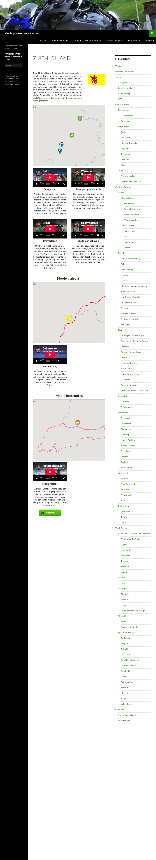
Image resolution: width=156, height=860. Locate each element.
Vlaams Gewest (128, 198)
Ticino (124, 517)
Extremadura (127, 682)
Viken (123, 165)
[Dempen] (59, 183)
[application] (50, 177)
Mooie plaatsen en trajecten (22, 33)
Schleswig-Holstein (130, 319)
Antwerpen (129, 203)
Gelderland (126, 423)
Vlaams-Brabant (131, 214)
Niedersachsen (128, 291)
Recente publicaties (60, 41)
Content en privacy (127, 715)
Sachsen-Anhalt (128, 313)
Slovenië (122, 616)
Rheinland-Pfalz (128, 302)
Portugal (122, 588)
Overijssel (125, 451)
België (121, 192)
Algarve (124, 599)
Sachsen (124, 308)
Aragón (124, 643)
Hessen (124, 280)
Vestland (125, 159)
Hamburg (125, 275)
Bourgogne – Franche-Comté (134, 341)
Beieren (124, 264)
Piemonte (125, 555)
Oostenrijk (123, 473)
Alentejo (125, 594)
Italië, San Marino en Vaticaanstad (134, 533)
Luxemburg (129, 242)
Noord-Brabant (128, 440)
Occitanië (125, 379)
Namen (127, 247)
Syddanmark (127, 121)
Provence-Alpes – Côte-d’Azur (135, 390)
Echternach (126, 407)
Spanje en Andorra (127, 632)
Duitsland (122, 253)
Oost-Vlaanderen (132, 209)
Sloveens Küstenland (130, 627)
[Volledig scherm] (63, 183)
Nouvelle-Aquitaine (130, 374)
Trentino (125, 566)
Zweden (122, 170)
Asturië (124, 649)
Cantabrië (125, 654)
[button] (72, 135)
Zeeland (124, 462)
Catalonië (125, 671)
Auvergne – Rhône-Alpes (132, 335)
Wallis (124, 522)
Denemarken (124, 110)
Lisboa (124, 605)
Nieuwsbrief (124, 720)
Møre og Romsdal (129, 143)
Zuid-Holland (127, 467)
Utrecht (124, 456)
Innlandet (125, 137)
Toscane (124, 561)
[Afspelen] (37, 183)
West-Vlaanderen (132, 220)
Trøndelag (125, 154)
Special (76, 41)
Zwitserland (123, 506)
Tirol (123, 500)
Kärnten (125, 478)
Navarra (125, 698)
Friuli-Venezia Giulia (130, 539)
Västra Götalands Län (131, 181)
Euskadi (124, 676)
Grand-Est (125, 357)
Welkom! (43, 41)
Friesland (125, 418)
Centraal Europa (112, 41)
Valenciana (126, 704)
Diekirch (125, 401)
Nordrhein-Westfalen (131, 297)
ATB (120, 99)
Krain (123, 621)
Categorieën (124, 82)
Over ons (148, 41)
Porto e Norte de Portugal (133, 610)
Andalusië (125, 638)
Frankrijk (122, 330)
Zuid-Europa (132, 41)
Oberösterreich (128, 484)
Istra (123, 583)
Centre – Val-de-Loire (131, 352)
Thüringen (126, 324)
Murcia (124, 693)
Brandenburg (127, 269)
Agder (124, 132)
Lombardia (126, 550)
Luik (126, 236)
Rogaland (125, 148)
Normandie (126, 368)
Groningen (126, 429)
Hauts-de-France (129, 363)
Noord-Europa (92, 41)
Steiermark (126, 495)
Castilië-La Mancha (130, 660)
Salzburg (125, 489)
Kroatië (121, 577)
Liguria (124, 544)
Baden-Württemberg (130, 258)
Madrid (124, 687)
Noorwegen (123, 126)
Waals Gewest (127, 225)
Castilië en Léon (128, 665)
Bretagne (125, 346)
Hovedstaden (127, 115)
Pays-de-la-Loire (128, 385)
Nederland (123, 412)
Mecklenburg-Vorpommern (134, 286)
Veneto (124, 572)
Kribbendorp (124, 93)
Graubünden (127, 511)
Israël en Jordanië (126, 88)
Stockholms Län (128, 176)
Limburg (125, 434)
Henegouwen (130, 231)
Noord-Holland (128, 445)
